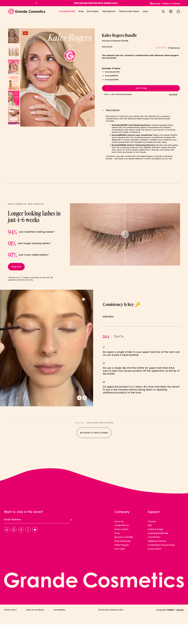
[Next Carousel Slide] (151, 3)
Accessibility (59, 610)
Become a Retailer (124, 537)
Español (180, 610)
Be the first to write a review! (94, 432)
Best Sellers (93, 11)
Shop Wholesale (123, 541)
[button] (178, 11)
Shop (81, 11)
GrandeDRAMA (112, 80)
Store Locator (154, 549)
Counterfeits (154, 537)
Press (117, 533)
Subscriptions (109, 11)
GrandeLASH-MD (67, 11)
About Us (119, 521)
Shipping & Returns (157, 541)
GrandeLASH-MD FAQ (158, 533)
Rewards (155, 3)
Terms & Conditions (35, 610)
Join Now (173, 94)
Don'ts (119, 336)
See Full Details (109, 58)
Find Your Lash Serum (129, 11)
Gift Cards (120, 549)
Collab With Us (122, 525)
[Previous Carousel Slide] (36, 3)
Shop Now (16, 266)
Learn (145, 11)
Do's (106, 336)
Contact (152, 521)
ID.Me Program (122, 545)
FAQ (149, 525)
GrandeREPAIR (111, 76)
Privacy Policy (10, 610)
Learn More (108, 316)
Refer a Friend (171, 3)
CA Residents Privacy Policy (161, 545)
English (170, 610)
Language (161, 610)
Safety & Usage (155, 529)
